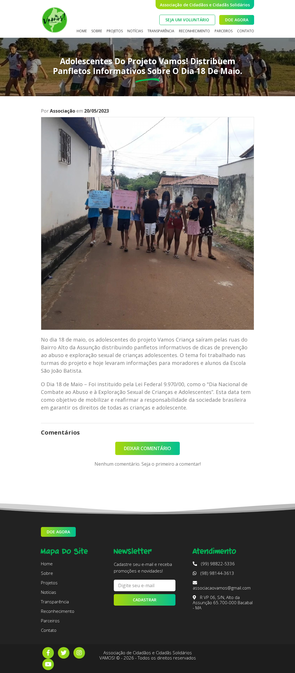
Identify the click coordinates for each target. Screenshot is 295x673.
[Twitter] (63, 653)
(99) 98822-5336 (217, 563)
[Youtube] (48, 664)
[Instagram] (79, 653)
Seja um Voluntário (187, 19)
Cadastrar (144, 599)
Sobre (96, 31)
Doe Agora (236, 19)
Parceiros (223, 31)
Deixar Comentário (147, 448)
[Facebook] (48, 653)
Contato (245, 31)
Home (82, 31)
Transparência (161, 31)
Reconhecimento (194, 31)
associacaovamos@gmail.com (222, 588)
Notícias (135, 31)
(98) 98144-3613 (216, 573)
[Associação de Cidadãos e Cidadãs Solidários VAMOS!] (54, 18)
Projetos (115, 31)
